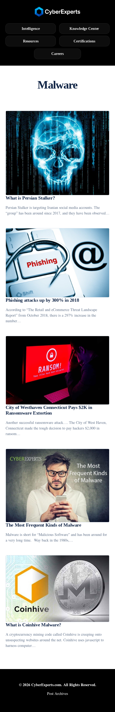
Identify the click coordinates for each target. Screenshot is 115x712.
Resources (31, 41)
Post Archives (57, 693)
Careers (57, 53)
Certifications (84, 41)
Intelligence (31, 28)
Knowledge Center (84, 28)
